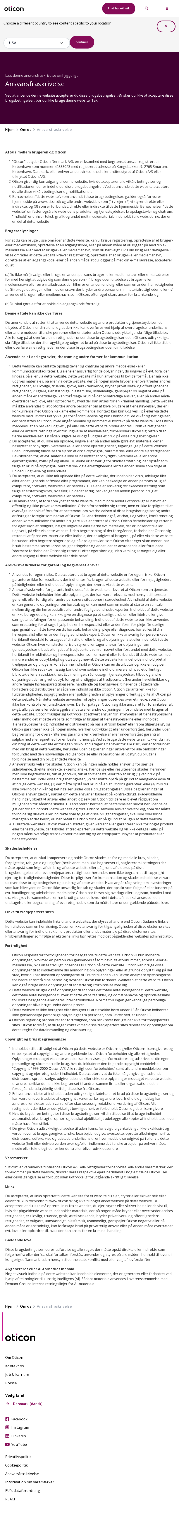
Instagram (20, 1427)
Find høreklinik (119, 8)
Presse (11, 1383)
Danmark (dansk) (28, 1404)
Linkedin (18, 1436)
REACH (11, 1499)
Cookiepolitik (16, 1465)
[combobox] (33, 43)
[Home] (14, 8)
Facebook (19, 1419)
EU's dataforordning (22, 1490)
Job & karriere (17, 1374)
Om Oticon (14, 1357)
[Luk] (166, 26)
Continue (82, 42)
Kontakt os (14, 1366)
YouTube (19, 1444)
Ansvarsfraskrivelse (22, 1474)
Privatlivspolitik (18, 1456)
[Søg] (146, 8)
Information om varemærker (29, 1482)
